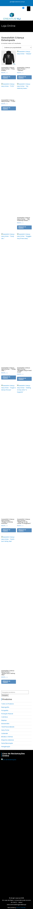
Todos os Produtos (7, 704)
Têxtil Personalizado (7, 727)
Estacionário (5, 723)
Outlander (4, 733)
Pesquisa (5, 695)
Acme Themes (20, 907)
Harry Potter (5, 730)
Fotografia (4, 710)
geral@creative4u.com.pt (17, 2)
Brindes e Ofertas (7, 737)
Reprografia (5, 707)
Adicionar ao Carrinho (6, 77)
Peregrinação (5, 746)
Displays (4, 720)
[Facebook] (16, 4)
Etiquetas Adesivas (7, 740)
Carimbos (4, 717)
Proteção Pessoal (7, 714)
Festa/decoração (7, 743)
